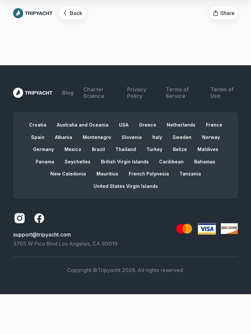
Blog (68, 92)
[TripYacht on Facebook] (39, 218)
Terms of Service (177, 92)
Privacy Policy (136, 92)
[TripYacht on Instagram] (19, 218)
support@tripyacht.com (42, 234)
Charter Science (93, 92)
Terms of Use (222, 92)
